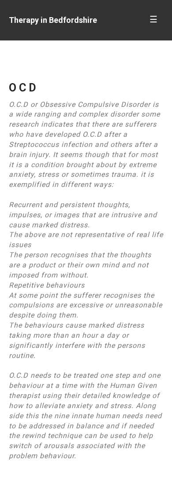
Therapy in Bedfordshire (53, 20)
